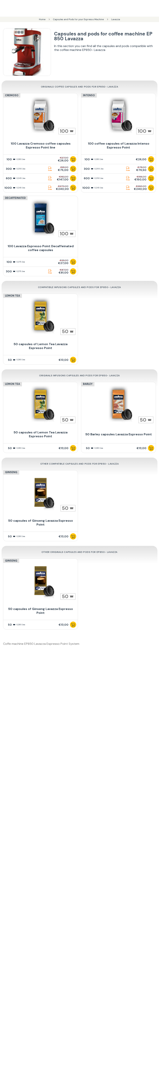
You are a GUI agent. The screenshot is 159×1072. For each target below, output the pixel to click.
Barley (87, 384)
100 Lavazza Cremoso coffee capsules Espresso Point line (41, 145)
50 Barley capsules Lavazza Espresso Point (118, 434)
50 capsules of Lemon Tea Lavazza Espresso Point (40, 346)
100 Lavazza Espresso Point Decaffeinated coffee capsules (41, 248)
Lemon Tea (12, 295)
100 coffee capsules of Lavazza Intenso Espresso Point (118, 145)
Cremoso (11, 95)
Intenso (89, 95)
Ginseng (11, 472)
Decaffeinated (15, 198)
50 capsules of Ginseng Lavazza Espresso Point (40, 523)
